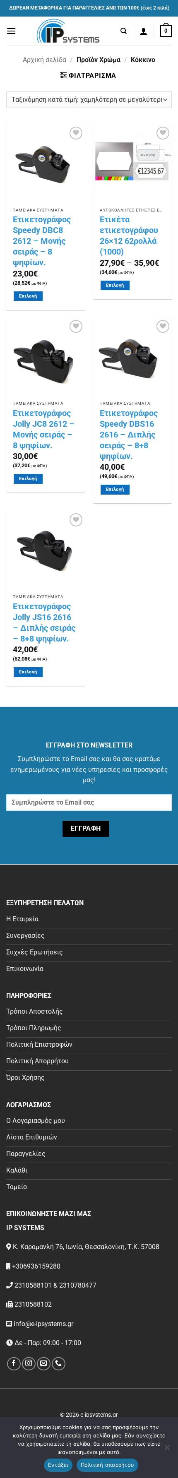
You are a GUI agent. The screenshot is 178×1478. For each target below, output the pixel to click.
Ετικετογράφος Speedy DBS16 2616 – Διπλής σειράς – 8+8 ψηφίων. (129, 434)
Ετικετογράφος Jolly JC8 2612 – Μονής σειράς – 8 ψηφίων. (44, 429)
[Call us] (58, 1364)
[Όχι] (167, 1449)
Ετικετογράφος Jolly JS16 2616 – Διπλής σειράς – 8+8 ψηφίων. (44, 622)
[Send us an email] (44, 1364)
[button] (11, 31)
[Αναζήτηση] (123, 31)
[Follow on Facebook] (14, 1364)
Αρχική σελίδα (44, 60)
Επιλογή (28, 296)
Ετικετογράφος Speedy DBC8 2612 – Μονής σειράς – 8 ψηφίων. (42, 240)
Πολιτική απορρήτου (108, 1464)
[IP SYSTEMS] (68, 31)
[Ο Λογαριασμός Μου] (144, 31)
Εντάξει (58, 1464)
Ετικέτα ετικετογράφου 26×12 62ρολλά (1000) (129, 235)
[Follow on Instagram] (29, 1364)
